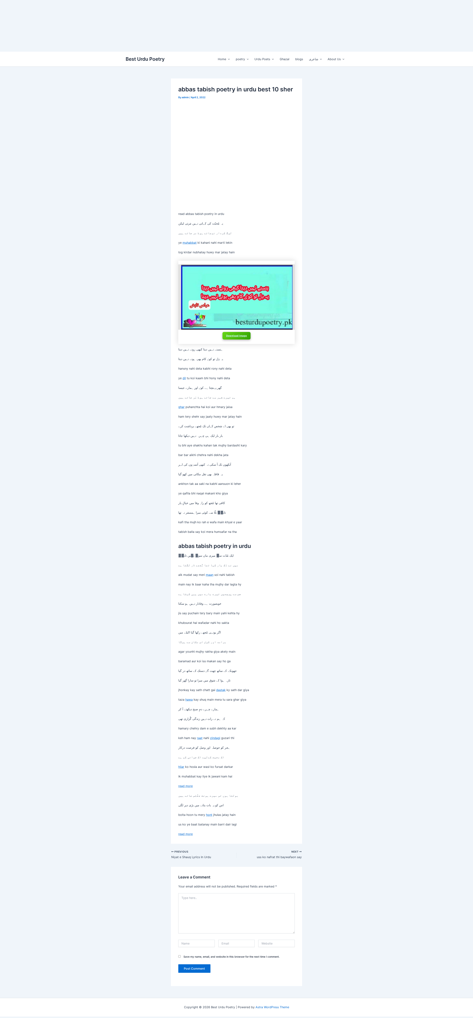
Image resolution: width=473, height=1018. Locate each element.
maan (209, 575)
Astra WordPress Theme (272, 1007)
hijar (181, 767)
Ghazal (284, 59)
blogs (299, 59)
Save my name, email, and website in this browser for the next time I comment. (231, 956)
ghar (181, 407)
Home (222, 59)
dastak (221, 690)
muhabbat (190, 242)
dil (184, 378)
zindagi (215, 738)
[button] (228, 59)
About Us (334, 59)
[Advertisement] (111, 26)
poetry (240, 59)
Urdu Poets (262, 59)
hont (209, 815)
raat (200, 738)
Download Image (236, 335)
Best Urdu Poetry (145, 59)
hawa (189, 699)
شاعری (313, 59)
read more (185, 786)
